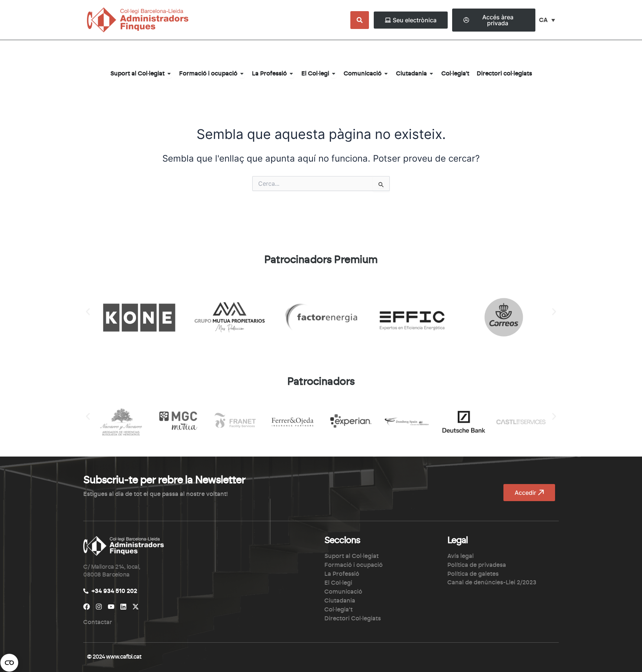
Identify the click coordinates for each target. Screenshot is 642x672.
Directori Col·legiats (352, 618)
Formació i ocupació (353, 565)
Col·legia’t (338, 610)
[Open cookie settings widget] (9, 663)
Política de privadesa (476, 565)
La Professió (341, 574)
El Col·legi (338, 583)
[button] (88, 311)
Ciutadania (339, 601)
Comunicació (343, 592)
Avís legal (460, 556)
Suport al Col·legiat (351, 556)
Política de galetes (473, 574)
